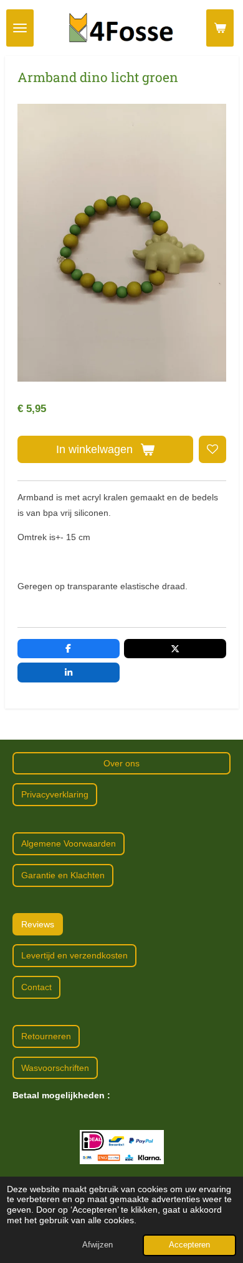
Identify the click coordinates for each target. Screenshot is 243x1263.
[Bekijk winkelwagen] (220, 28)
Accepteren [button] (189, 1245)
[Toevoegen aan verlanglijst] (212, 449)
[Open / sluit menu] (20, 28)
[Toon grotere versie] (122, 1147)
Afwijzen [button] (97, 1245)
